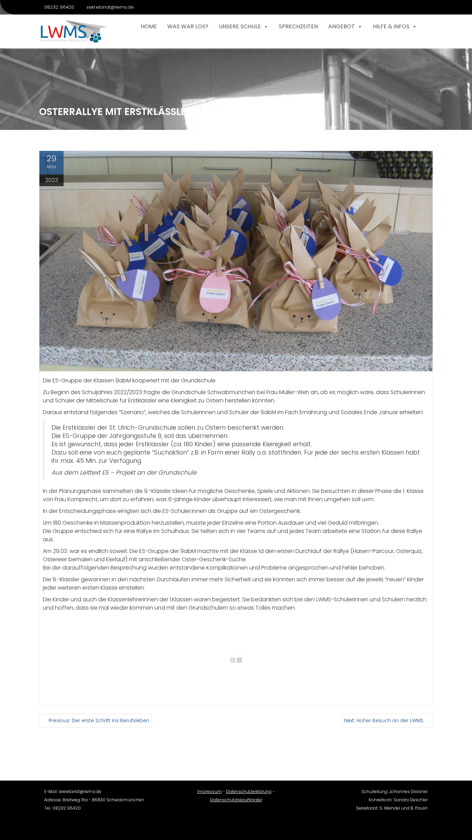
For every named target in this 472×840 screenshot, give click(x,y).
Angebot (341, 26)
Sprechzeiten (298, 26)
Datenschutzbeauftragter (236, 800)
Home (149, 26)
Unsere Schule (240, 26)
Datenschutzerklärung (249, 791)
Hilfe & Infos (391, 26)
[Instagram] (427, 7)
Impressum (209, 791)
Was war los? (187, 26)
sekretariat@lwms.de (110, 7)
